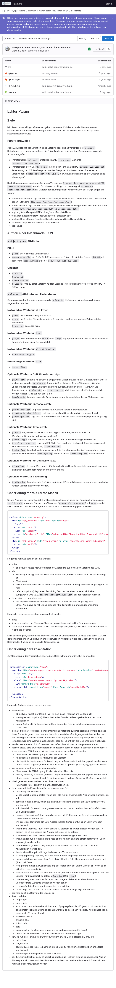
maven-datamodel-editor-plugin (35, 38)
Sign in (109, 3)
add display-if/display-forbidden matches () (58, 86)
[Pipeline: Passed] (89, 49)
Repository (76, 11)
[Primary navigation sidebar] (3, 10)
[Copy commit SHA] (108, 49)
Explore (18, 3)
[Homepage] (7, 3)
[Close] (112, 18)
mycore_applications (16, 11)
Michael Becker (19, 50)
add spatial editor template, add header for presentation (41, 47)
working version (50, 73)
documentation (14, 30)
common (32, 11)
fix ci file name (49, 79)
